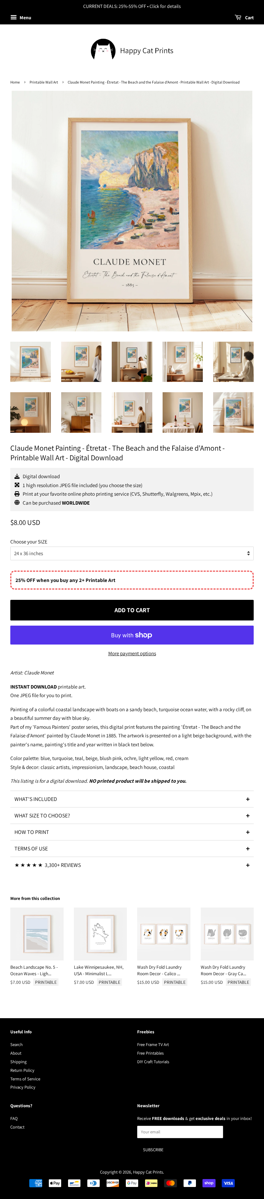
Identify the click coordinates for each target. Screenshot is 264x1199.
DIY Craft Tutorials (153, 1062)
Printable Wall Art (44, 82)
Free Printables (150, 1053)
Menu (25, 17)
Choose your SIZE (28, 541)
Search (16, 1044)
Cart (249, 17)
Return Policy (22, 1070)
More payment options (132, 653)
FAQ (14, 1118)
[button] (132, 799)
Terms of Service (25, 1079)
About (15, 1053)
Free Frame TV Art (153, 1044)
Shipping (18, 1062)
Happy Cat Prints (148, 1172)
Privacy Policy (22, 1087)
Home (15, 82)
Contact (17, 1127)
